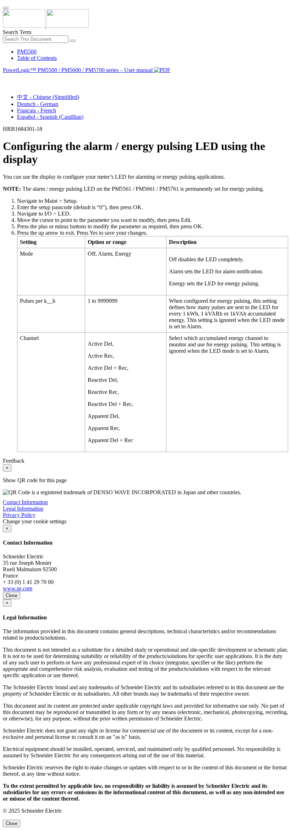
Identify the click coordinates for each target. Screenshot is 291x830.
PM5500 (27, 52)
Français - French (36, 110)
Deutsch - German (37, 104)
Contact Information (25, 502)
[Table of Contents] (6, 78)
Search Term (17, 32)
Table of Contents (37, 58)
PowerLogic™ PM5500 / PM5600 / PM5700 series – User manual (78, 70)
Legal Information (23, 509)
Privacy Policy (19, 515)
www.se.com (17, 588)
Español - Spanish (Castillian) (50, 117)
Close (11, 595)
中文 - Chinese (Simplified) (48, 97)
